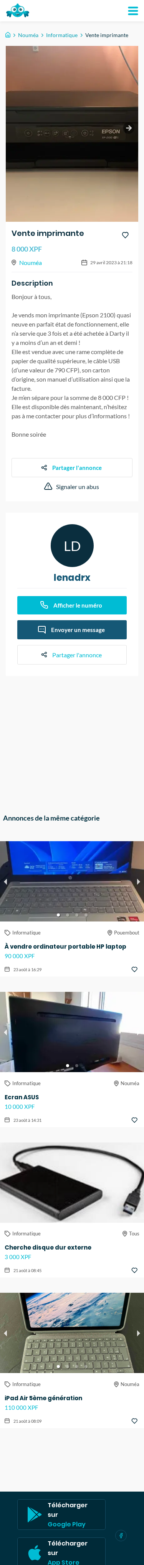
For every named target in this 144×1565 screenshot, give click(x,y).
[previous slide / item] (5, 881)
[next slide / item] (128, 128)
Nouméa (28, 35)
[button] (58, 915)
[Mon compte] (133, 11)
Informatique (62, 35)
